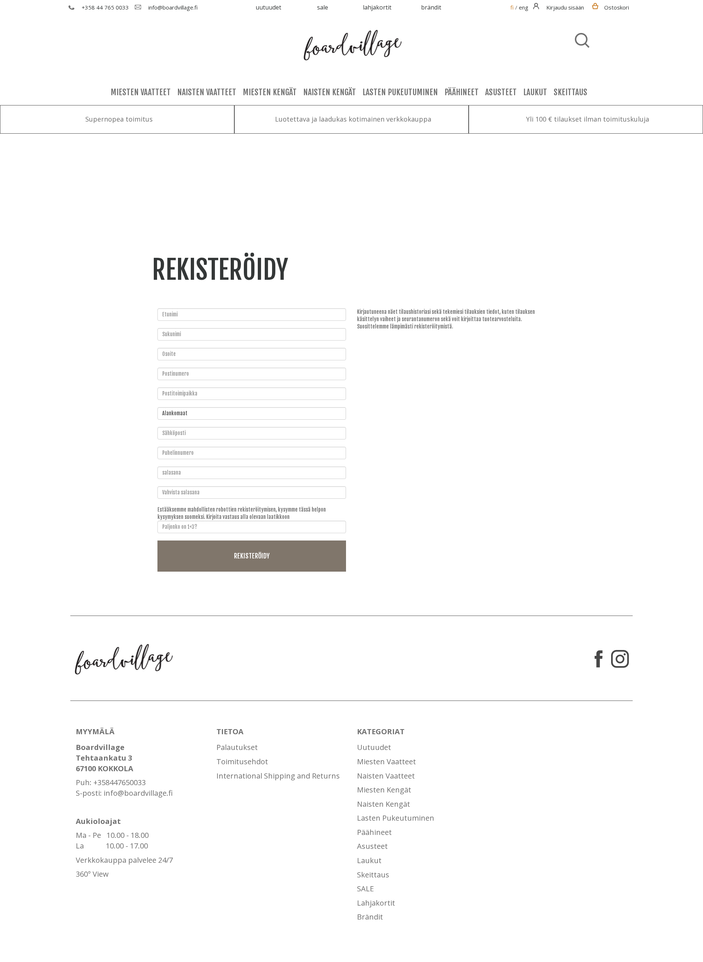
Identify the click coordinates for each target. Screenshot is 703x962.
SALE (322, 7)
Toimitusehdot (242, 761)
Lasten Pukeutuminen (400, 92)
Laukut (535, 92)
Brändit (431, 7)
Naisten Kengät (329, 92)
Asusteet (501, 92)
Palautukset (237, 747)
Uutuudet (268, 7)
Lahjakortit (377, 7)
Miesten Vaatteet (141, 92)
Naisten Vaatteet (206, 92)
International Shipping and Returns (278, 776)
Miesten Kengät (270, 92)
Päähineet (462, 92)
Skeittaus (570, 92)
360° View (92, 874)
